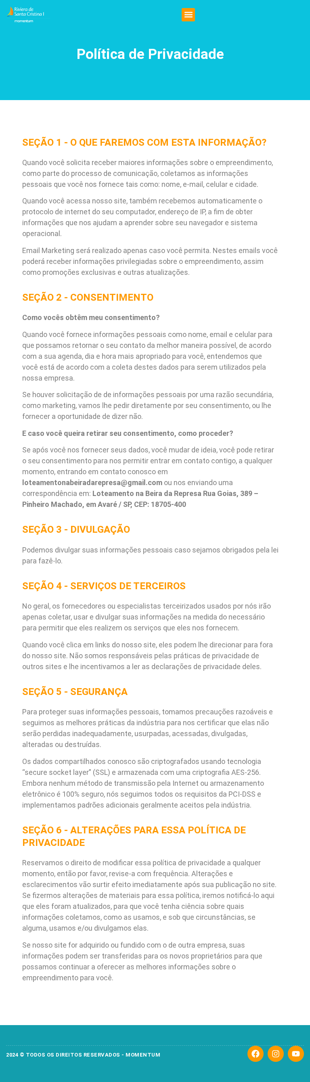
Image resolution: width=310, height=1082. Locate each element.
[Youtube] (296, 1054)
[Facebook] (255, 1054)
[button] (188, 14)
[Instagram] (276, 1054)
